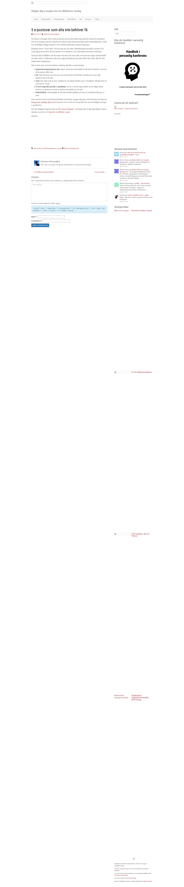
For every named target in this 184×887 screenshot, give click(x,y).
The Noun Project (147, 881)
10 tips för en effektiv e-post (58, 112)
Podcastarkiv (46, 19)
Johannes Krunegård (51, 34)
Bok (80, 19)
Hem (36, 19)
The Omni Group (131, 878)
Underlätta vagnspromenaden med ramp (140, 697)
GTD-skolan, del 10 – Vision (141, 535)
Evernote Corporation (121, 875)
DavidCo (116, 870)
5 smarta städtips (100, 172)
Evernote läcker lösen (141, 210)
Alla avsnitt (118, 108)
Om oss (88, 19)
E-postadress (36, 221)
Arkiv (97, 19)
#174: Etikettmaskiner (141, 372)
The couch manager (66, 109)
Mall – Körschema (142, 183)
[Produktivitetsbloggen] (59, 5)
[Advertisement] (69, 132)
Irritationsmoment (49, 148)
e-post (59, 148)
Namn (34, 217)
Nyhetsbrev (72, 19)
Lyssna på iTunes (131, 108)
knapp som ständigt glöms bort (43, 102)
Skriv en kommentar (71, 148)
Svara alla (37, 148)
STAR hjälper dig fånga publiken (43, 172)
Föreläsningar (59, 19)
